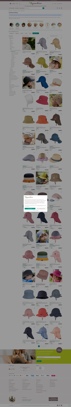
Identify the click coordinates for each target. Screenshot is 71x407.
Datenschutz (34, 210)
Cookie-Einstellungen (40, 205)
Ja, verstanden (30, 208)
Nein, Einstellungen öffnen (41, 208)
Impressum (37, 210)
